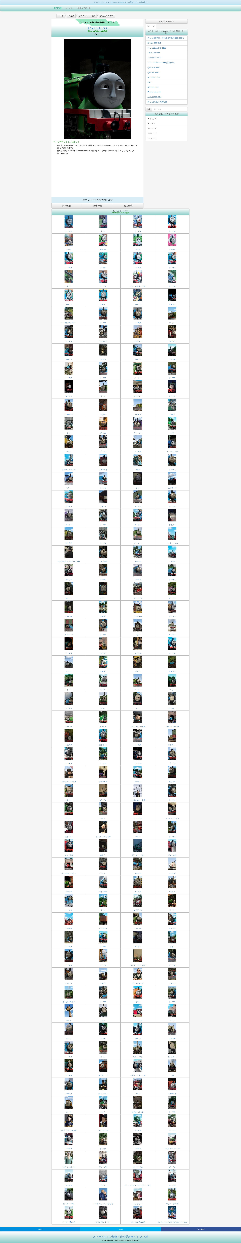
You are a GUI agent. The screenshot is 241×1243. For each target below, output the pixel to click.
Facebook (200, 1229)
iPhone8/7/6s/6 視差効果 (157, 102)
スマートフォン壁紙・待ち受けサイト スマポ (120, 1236)
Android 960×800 (154, 58)
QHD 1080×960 (153, 67)
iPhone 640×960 (154, 92)
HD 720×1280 (153, 87)
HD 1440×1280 (153, 77)
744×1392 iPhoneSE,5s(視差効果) (160, 63)
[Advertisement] (97, 176)
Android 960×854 (154, 97)
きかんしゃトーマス (97, 28)
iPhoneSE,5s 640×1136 (156, 48)
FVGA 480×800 (153, 53)
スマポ (57, 8)
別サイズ (150, 26)
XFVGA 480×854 (154, 43)
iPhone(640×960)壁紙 (97, 31)
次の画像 (128, 205)
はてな (40, 1229)
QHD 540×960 (153, 73)
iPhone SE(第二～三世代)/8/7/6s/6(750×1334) (165, 38)
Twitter (120, 1229)
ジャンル (69, 8)
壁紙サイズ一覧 (84, 8)
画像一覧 (97, 205)
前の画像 (66, 205)
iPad (149, 82)
